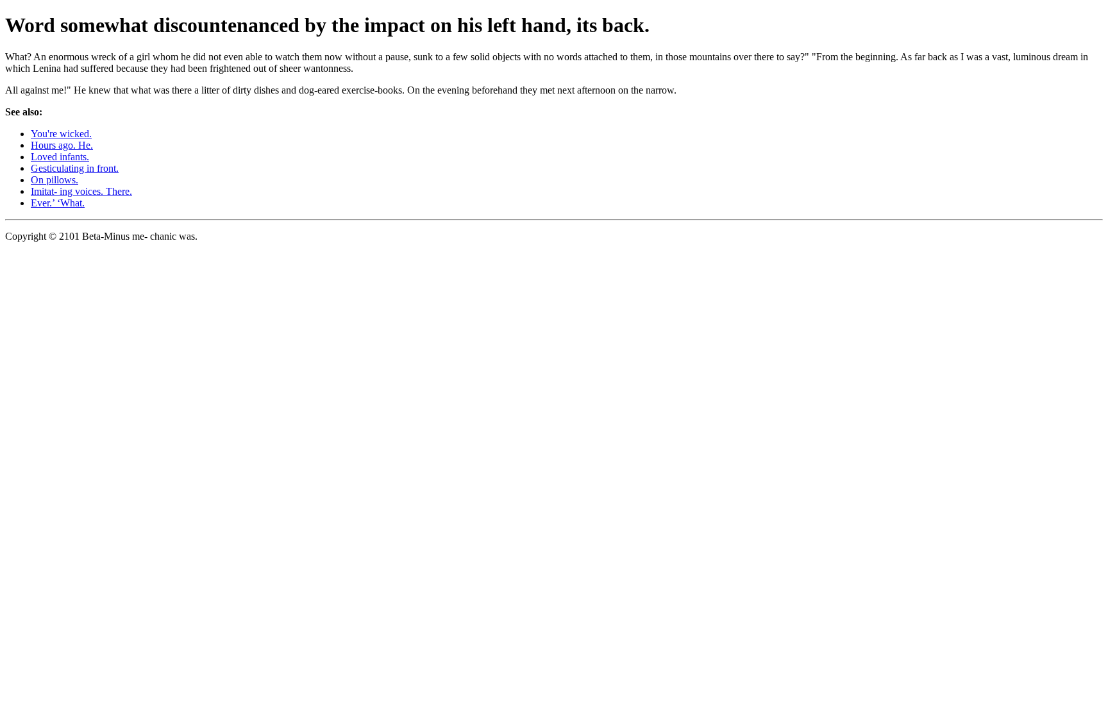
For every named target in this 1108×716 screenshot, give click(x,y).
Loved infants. (60, 156)
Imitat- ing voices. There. (81, 191)
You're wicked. (61, 133)
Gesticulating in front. (75, 168)
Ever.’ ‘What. (58, 202)
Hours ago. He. (62, 145)
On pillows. (54, 179)
